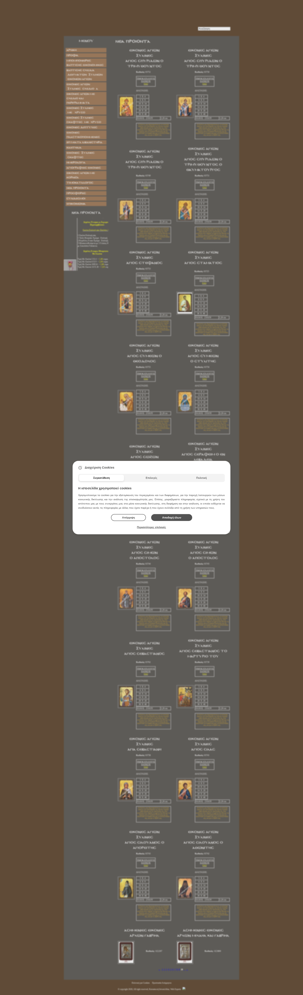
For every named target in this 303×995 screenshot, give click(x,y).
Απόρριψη (128, 517)
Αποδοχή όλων (171, 517)
